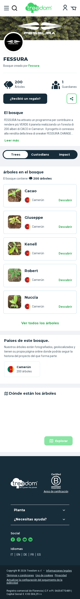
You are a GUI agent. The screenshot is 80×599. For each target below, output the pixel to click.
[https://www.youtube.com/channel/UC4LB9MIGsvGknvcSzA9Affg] (25, 539)
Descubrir (65, 200)
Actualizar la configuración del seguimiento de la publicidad (34, 581)
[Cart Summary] (73, 8)
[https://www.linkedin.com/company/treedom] (30, 539)
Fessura (33, 65)
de (25, 554)
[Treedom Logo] (39, 12)
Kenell (31, 244)
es (39, 554)
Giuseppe (34, 217)
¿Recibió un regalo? (25, 99)
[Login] (65, 8)
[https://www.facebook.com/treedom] (13, 539)
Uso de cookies (44, 575)
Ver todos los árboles (40, 323)
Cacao (31, 191)
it (12, 554)
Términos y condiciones (20, 575)
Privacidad (61, 575)
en (18, 554)
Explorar (61, 441)
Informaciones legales (59, 570)
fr (32, 554)
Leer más (12, 140)
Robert (31, 271)
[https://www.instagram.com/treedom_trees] (19, 539)
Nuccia (31, 297)
